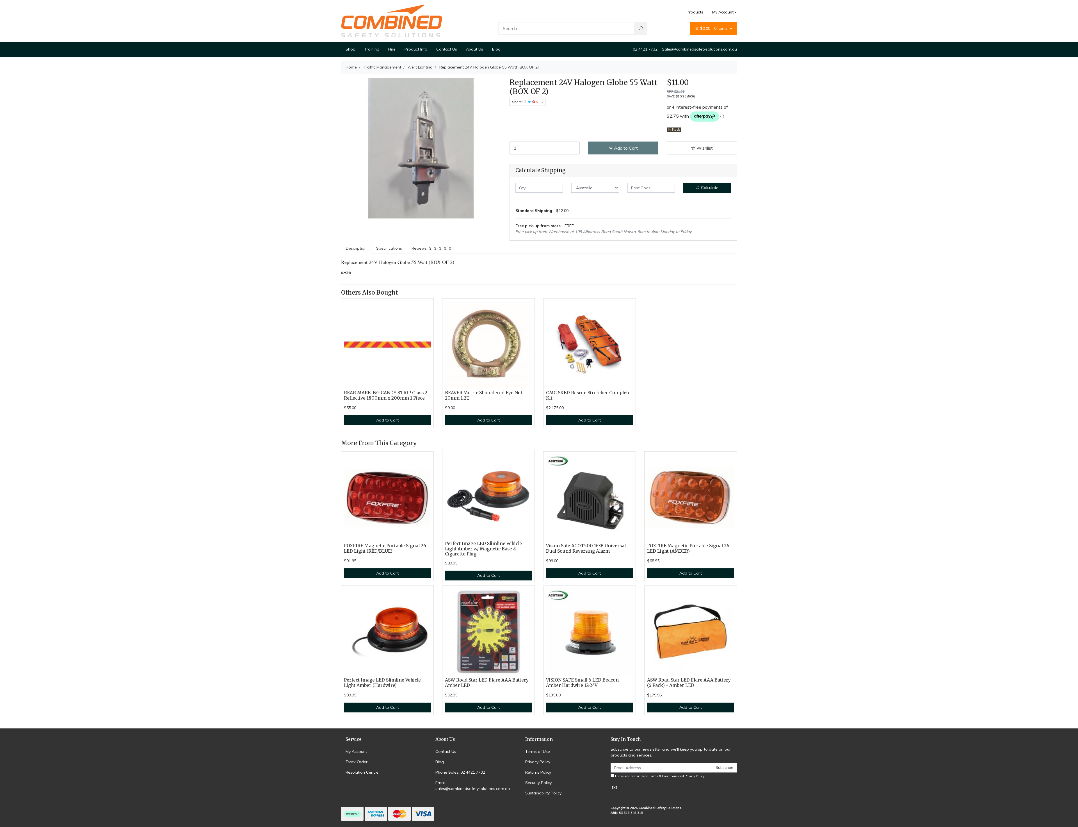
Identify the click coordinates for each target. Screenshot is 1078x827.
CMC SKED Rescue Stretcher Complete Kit (588, 395)
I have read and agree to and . (659, 776)
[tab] (356, 248)
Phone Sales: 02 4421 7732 (460, 772)
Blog (496, 49)
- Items (714, 28)
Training (371, 49)
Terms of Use (537, 751)
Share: (518, 102)
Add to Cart (625, 148)
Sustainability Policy (543, 793)
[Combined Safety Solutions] (391, 20)
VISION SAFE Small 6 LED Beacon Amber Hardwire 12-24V (582, 682)
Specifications (389, 248)
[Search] (640, 28)
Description (356, 248)
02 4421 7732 (645, 49)
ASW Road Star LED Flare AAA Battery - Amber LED (488, 682)
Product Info (416, 49)
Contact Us (446, 49)
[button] (702, 148)
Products (695, 12)
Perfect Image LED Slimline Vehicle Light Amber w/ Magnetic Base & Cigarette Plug (483, 549)
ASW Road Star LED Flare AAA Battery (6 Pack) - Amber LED (689, 682)
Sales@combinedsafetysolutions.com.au (699, 49)
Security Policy (538, 782)
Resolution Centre (362, 772)
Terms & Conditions (663, 776)
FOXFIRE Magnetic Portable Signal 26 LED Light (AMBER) (688, 548)
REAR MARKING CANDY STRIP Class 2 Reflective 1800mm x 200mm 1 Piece (385, 395)
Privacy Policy (537, 761)
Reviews (420, 248)
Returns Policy (538, 772)
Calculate (709, 187)
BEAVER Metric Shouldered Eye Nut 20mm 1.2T (483, 395)
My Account (723, 12)
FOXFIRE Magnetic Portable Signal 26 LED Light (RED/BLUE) (385, 548)
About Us (474, 49)
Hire (392, 49)
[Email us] (614, 787)
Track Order (356, 761)
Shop (350, 49)
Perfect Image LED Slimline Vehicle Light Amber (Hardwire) (382, 682)
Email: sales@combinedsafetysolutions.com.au (472, 785)
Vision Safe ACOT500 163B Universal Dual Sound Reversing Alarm (586, 548)
